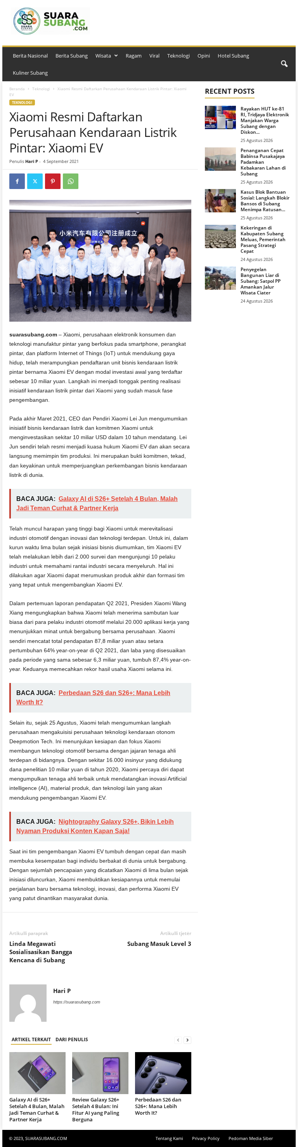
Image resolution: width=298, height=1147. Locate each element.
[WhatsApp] (70, 181)
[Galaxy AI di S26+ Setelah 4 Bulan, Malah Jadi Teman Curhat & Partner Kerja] (37, 1073)
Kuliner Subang (30, 72)
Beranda (17, 88)
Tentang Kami (169, 1138)
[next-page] (187, 1040)
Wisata (103, 55)
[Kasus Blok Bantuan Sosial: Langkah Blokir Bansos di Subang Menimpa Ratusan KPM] (220, 200)
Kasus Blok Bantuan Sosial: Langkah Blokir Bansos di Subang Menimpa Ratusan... (265, 201)
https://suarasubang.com (76, 1002)
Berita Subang (71, 55)
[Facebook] (17, 181)
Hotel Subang (233, 55)
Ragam (134, 55)
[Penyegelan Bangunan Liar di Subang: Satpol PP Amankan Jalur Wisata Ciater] (220, 278)
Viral (154, 55)
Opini (204, 55)
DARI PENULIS (71, 1039)
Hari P (31, 161)
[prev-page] (178, 1040)
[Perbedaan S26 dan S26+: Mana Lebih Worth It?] (163, 1073)
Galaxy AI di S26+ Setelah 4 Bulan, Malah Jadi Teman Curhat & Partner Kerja (36, 1109)
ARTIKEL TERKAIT (31, 1039)
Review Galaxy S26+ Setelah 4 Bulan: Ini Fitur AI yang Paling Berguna (95, 1109)
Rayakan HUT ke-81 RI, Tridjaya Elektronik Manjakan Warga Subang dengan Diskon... (265, 120)
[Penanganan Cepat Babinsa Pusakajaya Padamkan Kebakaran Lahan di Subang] (220, 159)
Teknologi (178, 55)
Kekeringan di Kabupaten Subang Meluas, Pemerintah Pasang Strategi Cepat (263, 239)
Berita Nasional (30, 55)
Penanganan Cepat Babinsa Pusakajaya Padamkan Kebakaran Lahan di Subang (263, 162)
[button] (284, 64)
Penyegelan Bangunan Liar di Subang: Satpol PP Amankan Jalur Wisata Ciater (261, 281)
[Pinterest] (53, 181)
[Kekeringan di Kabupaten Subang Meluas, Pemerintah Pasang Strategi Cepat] (220, 236)
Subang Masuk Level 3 (159, 943)
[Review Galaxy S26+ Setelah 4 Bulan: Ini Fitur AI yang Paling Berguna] (100, 1073)
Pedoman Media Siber (251, 1138)
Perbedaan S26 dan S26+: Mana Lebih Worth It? (158, 1106)
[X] (35, 181)
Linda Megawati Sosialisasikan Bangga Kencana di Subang (40, 952)
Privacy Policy (206, 1138)
